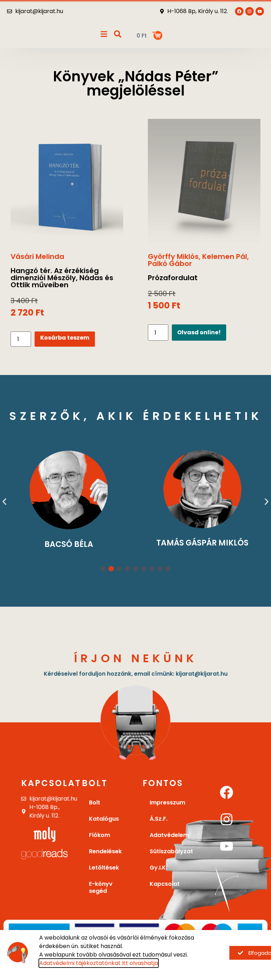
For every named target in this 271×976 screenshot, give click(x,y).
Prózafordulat (173, 278)
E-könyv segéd (101, 887)
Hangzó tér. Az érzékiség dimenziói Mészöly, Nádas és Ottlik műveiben (62, 278)
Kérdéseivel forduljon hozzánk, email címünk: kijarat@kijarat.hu (136, 674)
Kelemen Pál (224, 256)
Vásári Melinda (37, 256)
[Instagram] (226, 819)
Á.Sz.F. (159, 819)
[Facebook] (226, 792)
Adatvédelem (169, 835)
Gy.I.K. (158, 868)
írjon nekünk (135, 658)
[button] (4, 501)
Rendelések (105, 851)
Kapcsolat (51, 783)
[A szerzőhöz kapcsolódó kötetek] (69, 489)
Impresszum (167, 802)
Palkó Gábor (170, 263)
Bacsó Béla (68, 544)
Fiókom (99, 835)
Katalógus (104, 819)
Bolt (94, 802)
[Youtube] (259, 11)
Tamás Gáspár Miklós (202, 542)
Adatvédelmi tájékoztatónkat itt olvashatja (98, 963)
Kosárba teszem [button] (64, 338)
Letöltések (104, 868)
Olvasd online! (199, 332)
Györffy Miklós (173, 256)
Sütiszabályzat (169, 851)
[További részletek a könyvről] (67, 182)
